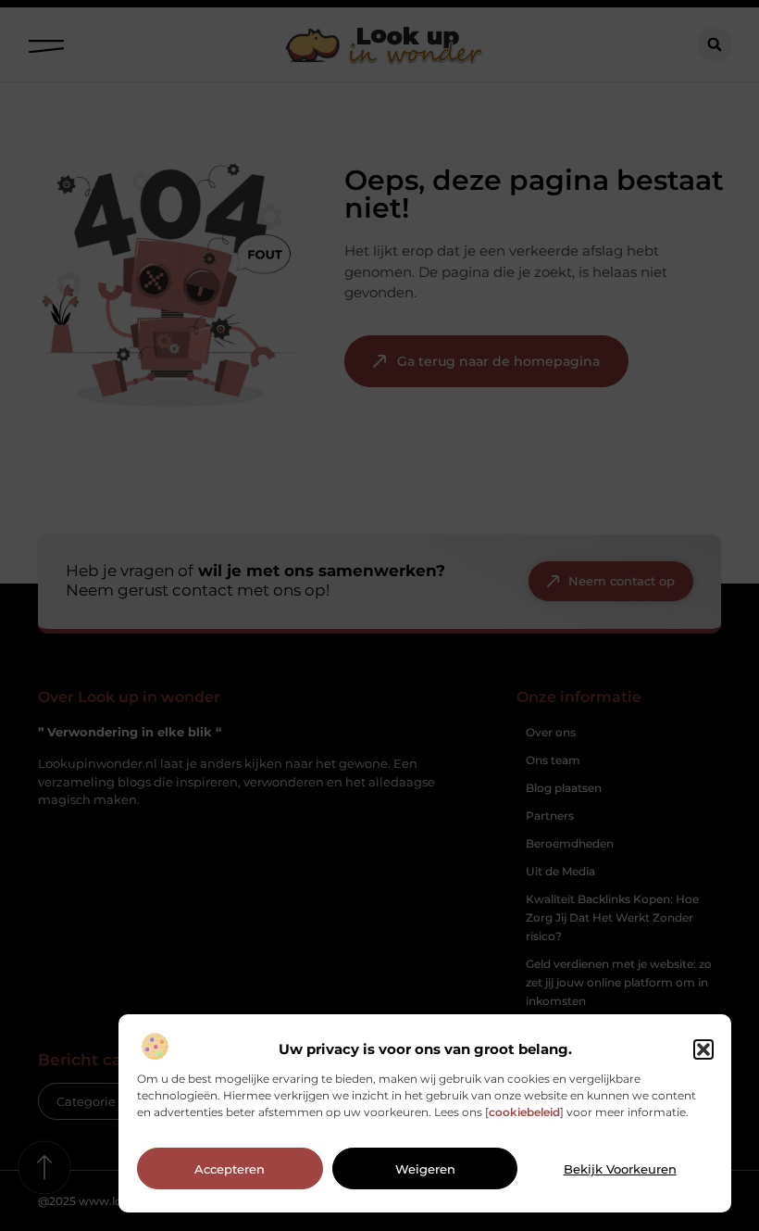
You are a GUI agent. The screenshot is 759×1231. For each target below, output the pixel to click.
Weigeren (425, 1169)
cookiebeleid (524, 1112)
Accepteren (229, 1169)
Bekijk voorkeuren (620, 1169)
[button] (703, 1049)
